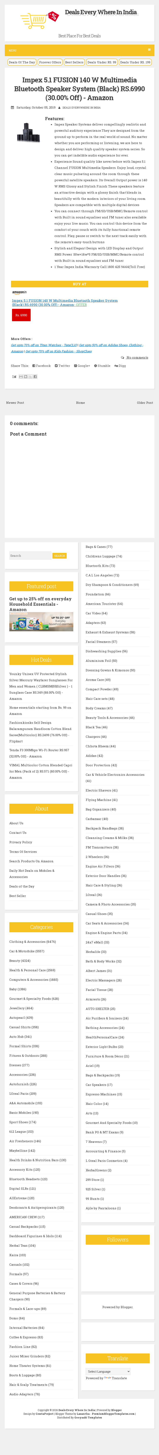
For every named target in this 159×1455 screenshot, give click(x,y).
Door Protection (98, 765)
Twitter (64, 366)
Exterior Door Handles (103, 876)
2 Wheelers (95, 857)
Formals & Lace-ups (25, 1309)
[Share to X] (30, 376)
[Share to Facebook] (35, 376)
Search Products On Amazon (31, 861)
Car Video (94, 613)
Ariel (90, 1066)
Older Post (145, 402)
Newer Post (15, 402)
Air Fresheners (21, 1141)
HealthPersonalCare (102, 1037)
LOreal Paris (19, 1093)
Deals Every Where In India (101, 12)
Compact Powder (99, 689)
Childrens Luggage (101, 556)
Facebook (43, 366)
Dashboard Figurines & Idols (32, 1236)
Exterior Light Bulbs (102, 1047)
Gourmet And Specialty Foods (109, 1123)
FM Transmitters (99, 847)
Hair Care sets (97, 699)
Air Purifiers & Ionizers (104, 1018)
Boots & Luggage (22, 1375)
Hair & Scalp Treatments (28, 1385)
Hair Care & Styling (101, 885)
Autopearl (17, 1017)
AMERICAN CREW (23, 1217)
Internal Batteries (23, 1328)
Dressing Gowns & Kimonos (108, 670)
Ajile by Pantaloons (101, 1208)
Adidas (91, 756)
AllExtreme (18, 1198)
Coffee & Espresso (23, 1337)
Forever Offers (50, 62)
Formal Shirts (20, 1046)
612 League (18, 1131)
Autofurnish (19, 1084)
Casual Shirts (20, 1027)
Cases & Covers (21, 1283)
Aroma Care (95, 680)
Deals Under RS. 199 (135, 62)
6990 (21, 315)
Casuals (16, 1264)
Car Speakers (96, 1085)
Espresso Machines (101, 1094)
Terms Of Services (23, 852)
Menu (12, 50)
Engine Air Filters (100, 866)
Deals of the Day (21, 886)
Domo (14, 1318)
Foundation (95, 594)
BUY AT (79, 284)
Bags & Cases (96, 547)
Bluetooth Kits (98, 566)
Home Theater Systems (27, 1366)
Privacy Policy (20, 842)
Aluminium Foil (99, 661)
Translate (119, 1378)
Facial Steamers (99, 642)
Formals (16, 1274)
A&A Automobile (22, 1103)
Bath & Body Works (101, 961)
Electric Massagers (101, 980)
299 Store (93, 1180)
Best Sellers (74, 62)
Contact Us (17, 833)
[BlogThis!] (26, 376)
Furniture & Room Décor (105, 1056)
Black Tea (94, 727)
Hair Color (94, 1104)
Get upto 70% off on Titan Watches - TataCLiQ (44, 345)
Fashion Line (20, 1347)
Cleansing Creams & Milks (107, 838)
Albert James (96, 971)
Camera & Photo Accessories (108, 904)
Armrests (93, 999)
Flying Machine (99, 800)
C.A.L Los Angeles (100, 575)
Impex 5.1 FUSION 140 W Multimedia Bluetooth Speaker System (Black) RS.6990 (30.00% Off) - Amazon (79, 88)
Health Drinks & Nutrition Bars (34, 1160)
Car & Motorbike (22, 951)
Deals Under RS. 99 (102, 62)
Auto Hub (16, 1036)
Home (80, 402)
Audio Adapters (21, 1394)
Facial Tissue (96, 990)
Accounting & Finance (104, 1151)
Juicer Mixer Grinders (27, 1356)
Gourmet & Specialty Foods (30, 998)
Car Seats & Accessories (104, 923)
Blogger (126, 1307)
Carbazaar (94, 819)
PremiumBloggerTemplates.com (113, 1413)
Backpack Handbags (102, 828)
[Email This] (21, 376)
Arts (89, 1113)
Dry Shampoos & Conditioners (110, 585)
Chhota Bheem (98, 746)
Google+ (83, 366)
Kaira (14, 1255)
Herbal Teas (18, 1245)
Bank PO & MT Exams (103, 1132)
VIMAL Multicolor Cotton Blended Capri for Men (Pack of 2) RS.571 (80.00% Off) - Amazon (40, 771)
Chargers (93, 737)
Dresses (15, 1065)
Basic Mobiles (20, 1112)
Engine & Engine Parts (104, 933)
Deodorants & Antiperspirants (33, 1207)
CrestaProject (44, 1413)
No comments (137, 357)
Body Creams (96, 708)
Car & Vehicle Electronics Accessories (115, 775)
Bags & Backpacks (100, 1075)
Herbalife (93, 952)
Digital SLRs (19, 1188)
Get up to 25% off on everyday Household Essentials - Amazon (40, 604)
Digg (122, 366)
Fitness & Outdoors (24, 1055)
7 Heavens (94, 1142)
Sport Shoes (19, 1122)
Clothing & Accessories (27, 942)
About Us (16, 823)
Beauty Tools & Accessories (107, 718)
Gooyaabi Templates (88, 1417)
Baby (13, 989)
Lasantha (83, 1413)
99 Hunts (93, 1199)
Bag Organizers (98, 809)
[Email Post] (14, 376)
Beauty (15, 961)
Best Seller (17, 896)
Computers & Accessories (29, 980)
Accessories (19, 1074)
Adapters (93, 623)
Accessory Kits (21, 1169)
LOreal (91, 895)
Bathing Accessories (102, 1028)
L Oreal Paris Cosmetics (104, 1161)
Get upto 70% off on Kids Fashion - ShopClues (58, 351)
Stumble (103, 366)
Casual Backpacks (24, 1226)
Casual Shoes (96, 914)
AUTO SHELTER (98, 1009)
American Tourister (101, 604)
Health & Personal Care (28, 970)
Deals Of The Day (22, 62)
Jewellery (17, 1008)
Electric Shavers (99, 790)
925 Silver (94, 1189)
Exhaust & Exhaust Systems (108, 632)
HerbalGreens (97, 1170)
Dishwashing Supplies (104, 651)
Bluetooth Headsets (25, 1179)
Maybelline (18, 1150)
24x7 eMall (95, 942)
